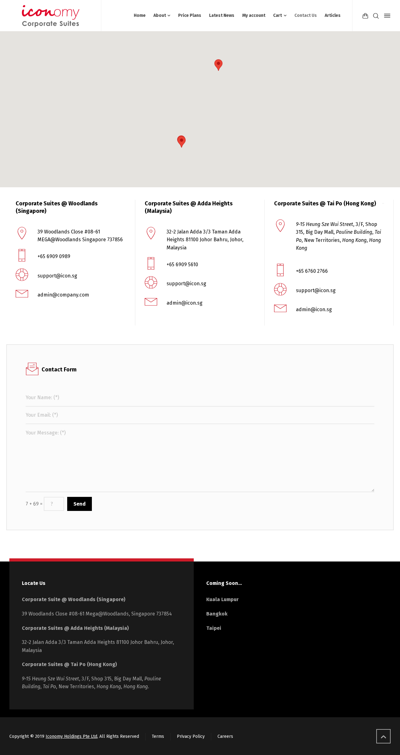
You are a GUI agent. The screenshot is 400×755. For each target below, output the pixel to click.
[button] (218, 65)
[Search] (376, 15)
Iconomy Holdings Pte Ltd (71, 736)
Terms (158, 736)
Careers (225, 736)
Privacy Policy (191, 736)
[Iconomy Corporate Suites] (51, 15)
